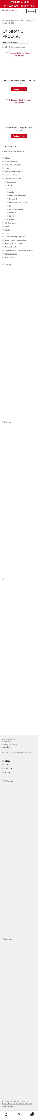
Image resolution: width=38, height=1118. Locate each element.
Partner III (12, 213)
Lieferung (8, 768)
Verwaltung (11, 219)
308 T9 (11, 192)
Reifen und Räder (11, 254)
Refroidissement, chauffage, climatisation (19, 250)
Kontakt (7, 772)
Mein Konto (6, 1114)
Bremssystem (11, 182)
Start (6, 21)
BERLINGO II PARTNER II (17, 195)
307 (10, 189)
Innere (7, 226)
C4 (10, 206)
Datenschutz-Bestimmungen (12, 1104)
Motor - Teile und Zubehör (14, 243)
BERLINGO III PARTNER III (18, 202)
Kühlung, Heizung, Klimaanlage (15, 237)
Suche (19, 1114)
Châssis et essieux (11, 161)
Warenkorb (29, 1112)
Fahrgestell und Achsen (16, 21)
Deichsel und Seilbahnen (13, 171)
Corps (7, 168)
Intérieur (7, 230)
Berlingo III (13, 199)
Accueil (7, 761)
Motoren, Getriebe (11, 247)
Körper (7, 233)
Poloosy (28, 21)
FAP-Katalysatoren (11, 223)
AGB (6, 764)
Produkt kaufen (19, 89)
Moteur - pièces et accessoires (15, 240)
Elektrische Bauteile (11, 175)
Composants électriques (13, 165)
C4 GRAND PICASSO (16, 209)
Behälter (7, 158)
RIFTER (11, 216)
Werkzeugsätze (10, 257)
